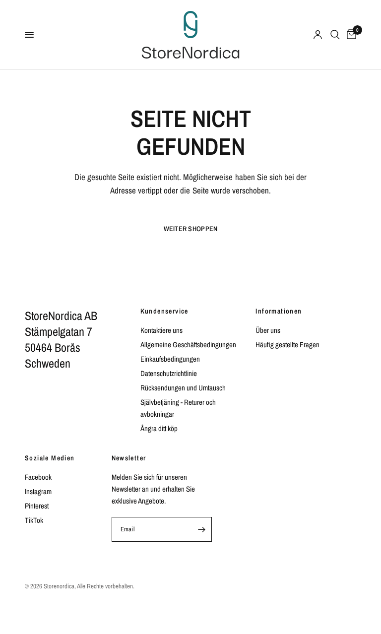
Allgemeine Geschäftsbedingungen (188, 344)
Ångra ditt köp (159, 428)
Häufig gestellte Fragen (287, 344)
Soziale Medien (50, 457)
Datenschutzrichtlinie (168, 373)
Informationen (278, 311)
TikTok (34, 520)
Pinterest (37, 506)
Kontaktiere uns (161, 330)
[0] (349, 34)
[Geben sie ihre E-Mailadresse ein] (201, 529)
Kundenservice (164, 311)
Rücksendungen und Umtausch (183, 387)
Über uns (267, 330)
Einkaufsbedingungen (170, 359)
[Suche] (335, 34)
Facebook (38, 477)
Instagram (38, 491)
